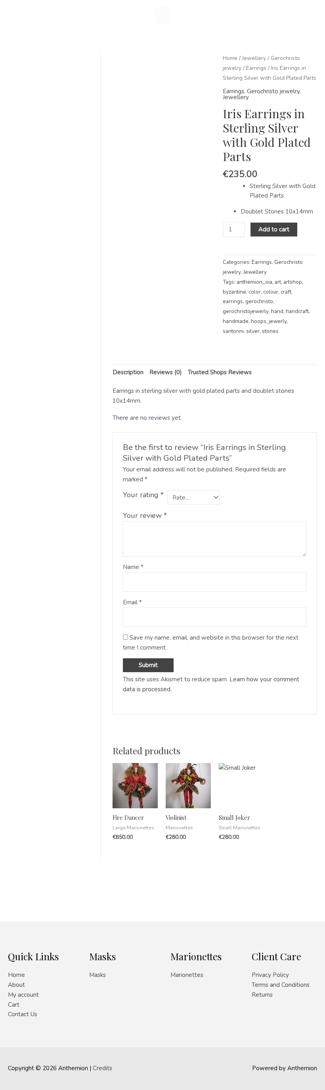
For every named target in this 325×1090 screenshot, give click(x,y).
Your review (145, 515)
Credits (102, 1068)
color (255, 292)
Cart (13, 1005)
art (278, 282)
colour (270, 292)
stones (270, 331)
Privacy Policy (270, 975)
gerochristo (259, 301)
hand (277, 311)
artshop (292, 282)
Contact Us (22, 1014)
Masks (97, 975)
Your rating (143, 495)
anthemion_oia (254, 282)
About (16, 985)
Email (132, 602)
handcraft (297, 311)
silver (253, 331)
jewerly (278, 321)
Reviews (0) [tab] (165, 372)
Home (230, 58)
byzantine (234, 292)
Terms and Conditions (281, 985)
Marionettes (186, 975)
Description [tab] (128, 372)
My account (23, 995)
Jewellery (254, 58)
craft (286, 292)
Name (133, 567)
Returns (262, 995)
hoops (258, 321)
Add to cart (273, 229)
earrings (233, 301)
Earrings (256, 68)
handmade (236, 321)
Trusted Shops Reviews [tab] (220, 372)
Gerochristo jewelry (273, 91)
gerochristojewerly (246, 311)
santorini (233, 331)
